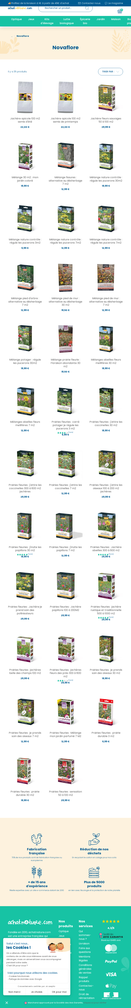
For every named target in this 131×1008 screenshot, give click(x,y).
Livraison (84, 943)
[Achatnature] (20, 8)
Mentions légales (84, 958)
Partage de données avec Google (25, 979)
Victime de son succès (106, 254)
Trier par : (108, 71)
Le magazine (115, 3)
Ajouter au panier (25, 134)
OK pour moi (59, 991)
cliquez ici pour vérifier (95, 1002)
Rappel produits (84, 979)
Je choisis (36, 991)
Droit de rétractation (86, 996)
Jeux (61, 936)
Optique (64, 931)
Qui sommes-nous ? (85, 935)
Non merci (14, 991)
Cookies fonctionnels (19, 976)
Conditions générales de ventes (85, 969)
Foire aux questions (85, 950)
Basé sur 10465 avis (111, 940)
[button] (7, 1002)
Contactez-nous (90, 3)
